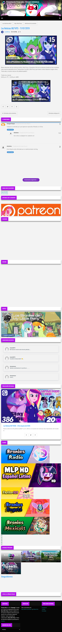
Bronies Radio (4, 193)
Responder (10, 129)
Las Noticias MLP (6, 23)
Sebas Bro (35, 609)
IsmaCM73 (12, 348)
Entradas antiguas (53, 113)
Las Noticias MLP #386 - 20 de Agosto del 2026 (16, 426)
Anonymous (13, 366)
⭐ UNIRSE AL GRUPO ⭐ (8, 335)
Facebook (44, 607)
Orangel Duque (11, 123)
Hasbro (3, 621)
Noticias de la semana (30, 23)
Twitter (43, 609)
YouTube (44, 611)
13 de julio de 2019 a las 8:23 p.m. (26, 132)
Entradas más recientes (10, 113)
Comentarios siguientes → (31, 179)
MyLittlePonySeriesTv (26, 609)
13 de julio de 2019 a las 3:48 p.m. (23, 123)
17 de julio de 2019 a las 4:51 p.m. (20, 146)
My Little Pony (18, 23)
